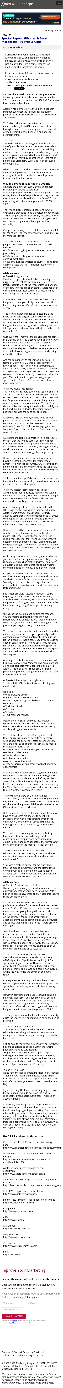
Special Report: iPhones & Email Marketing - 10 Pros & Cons (24, 40)
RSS (4, 47)
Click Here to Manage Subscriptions (20, 1297)
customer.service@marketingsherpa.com (23, 1355)
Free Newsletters (16, 47)
